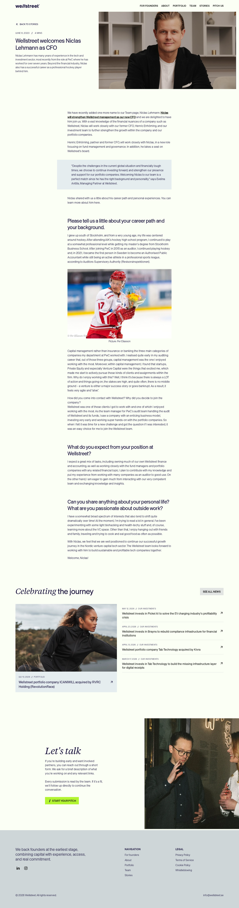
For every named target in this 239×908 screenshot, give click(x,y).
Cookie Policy (182, 865)
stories (204, 6)
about (165, 6)
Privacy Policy (182, 854)
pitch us (218, 6)
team (192, 6)
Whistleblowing (183, 870)
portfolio (179, 6)
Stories (129, 875)
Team (128, 870)
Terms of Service (184, 860)
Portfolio (129, 865)
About (128, 860)
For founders (149, 6)
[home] (27, 6)
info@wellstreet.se (213, 895)
